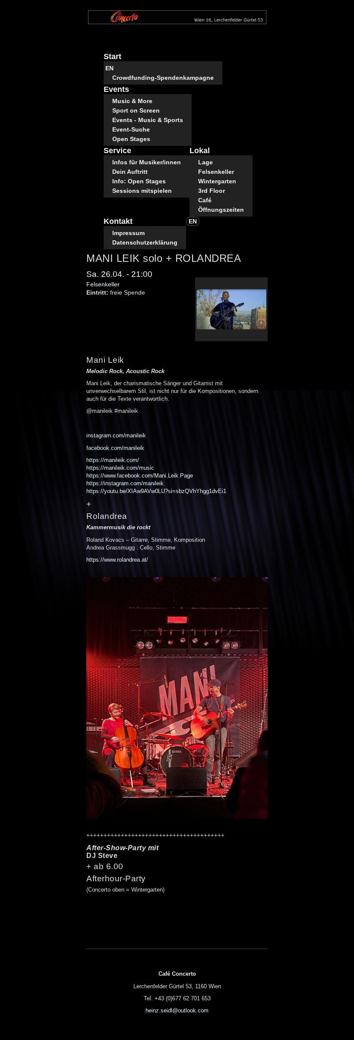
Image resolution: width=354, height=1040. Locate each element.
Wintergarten (217, 181)
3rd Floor (211, 190)
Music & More (132, 100)
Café (205, 200)
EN (109, 68)
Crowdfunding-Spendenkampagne (163, 77)
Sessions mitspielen (142, 190)
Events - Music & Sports (147, 119)
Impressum (128, 232)
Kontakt (118, 221)
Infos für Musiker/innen (146, 162)
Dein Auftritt (130, 171)
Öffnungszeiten (221, 209)
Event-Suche (131, 129)
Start (112, 56)
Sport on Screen (136, 110)
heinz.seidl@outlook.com (177, 1010)
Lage (205, 162)
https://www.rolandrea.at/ (117, 559)
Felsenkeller (216, 171)
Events (116, 89)
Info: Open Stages (139, 181)
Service (117, 150)
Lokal (200, 150)
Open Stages (131, 138)
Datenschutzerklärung (144, 242)
